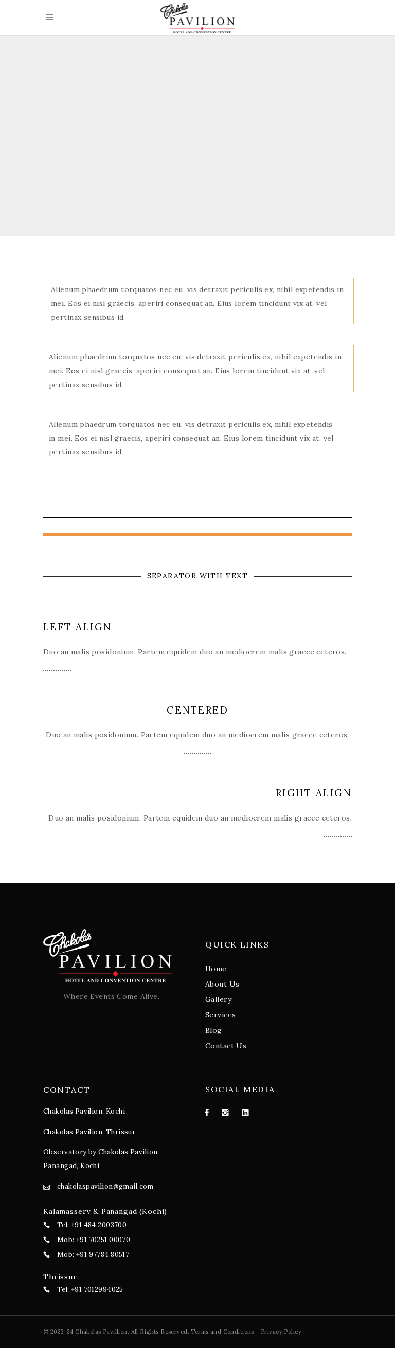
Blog (213, 1030)
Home (216, 968)
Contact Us (225, 1045)
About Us (222, 984)
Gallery (218, 999)
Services (220, 1014)
